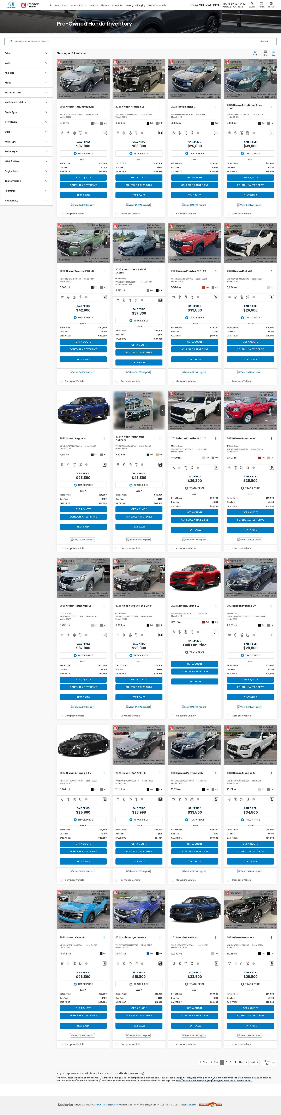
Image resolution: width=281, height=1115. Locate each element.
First (204, 1062)
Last (253, 1062)
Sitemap (106, 1105)
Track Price (85, 153)
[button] (107, 79)
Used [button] (64, 5)
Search (264, 41)
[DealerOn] (65, 1104)
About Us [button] (117, 5)
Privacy (114, 1105)
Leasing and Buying (135, 5)
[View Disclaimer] (86, 133)
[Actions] (104, 106)
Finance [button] (105, 5)
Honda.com (190, 1105)
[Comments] (105, 133)
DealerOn (97, 1105)
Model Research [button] (157, 5)
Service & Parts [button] (78, 5)
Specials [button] (93, 5)
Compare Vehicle (74, 213)
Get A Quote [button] (83, 177)
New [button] (57, 5)
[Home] (50, 5)
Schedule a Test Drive (83, 185)
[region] (83, 167)
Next (242, 1062)
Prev (215, 1062)
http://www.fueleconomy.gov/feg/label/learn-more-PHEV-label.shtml (214, 1080)
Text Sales (83, 195)
